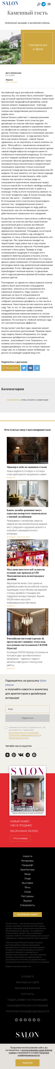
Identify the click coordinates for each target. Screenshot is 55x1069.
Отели (27, 891)
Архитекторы (27, 869)
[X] (24, 368)
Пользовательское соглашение (27, 1005)
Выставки (27, 882)
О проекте (27, 976)
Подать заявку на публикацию (28, 999)
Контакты (27, 994)
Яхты (27, 887)
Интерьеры (27, 860)
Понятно (28, 1063)
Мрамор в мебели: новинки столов (27, 467)
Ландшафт (27, 865)
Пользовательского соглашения (24, 733)
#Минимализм (23, 537)
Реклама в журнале (27, 988)
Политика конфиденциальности (27, 1011)
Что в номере (20, 838)
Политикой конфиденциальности (24, 735)
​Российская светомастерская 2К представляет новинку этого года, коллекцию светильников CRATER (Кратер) (27, 643)
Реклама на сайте (27, 982)
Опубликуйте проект (27, 914)
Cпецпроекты (27, 905)
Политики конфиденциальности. (33, 1054)
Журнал (27, 900)
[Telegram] (37, 368)
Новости (27, 856)
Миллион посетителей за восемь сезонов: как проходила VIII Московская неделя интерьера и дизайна (26, 574)
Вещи (27, 874)
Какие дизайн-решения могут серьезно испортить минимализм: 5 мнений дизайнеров (27, 513)
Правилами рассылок (19, 738)
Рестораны (27, 896)
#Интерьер (11, 537)
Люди (27, 878)
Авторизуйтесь (13, 400)
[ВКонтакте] (30, 368)
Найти (38, 4)
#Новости (11, 478)
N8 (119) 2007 (11, 82)
